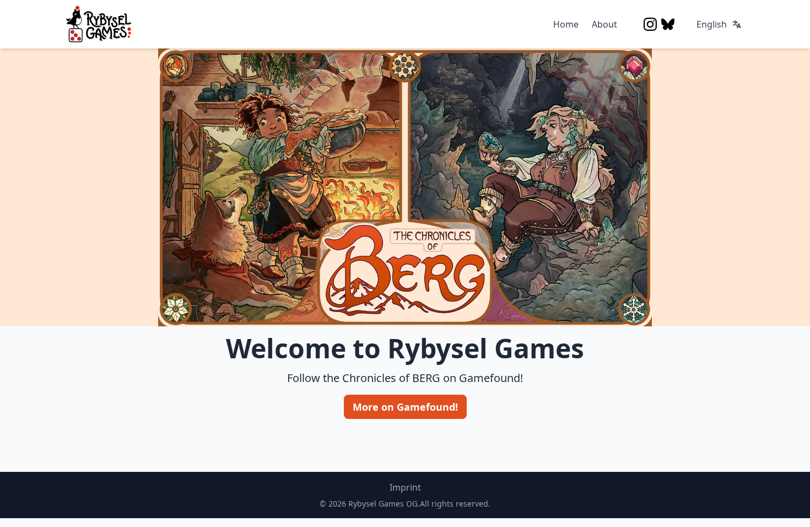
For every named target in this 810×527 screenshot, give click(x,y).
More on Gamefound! (405, 406)
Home (566, 24)
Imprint (405, 487)
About (604, 24)
